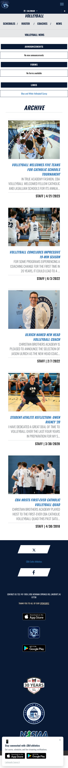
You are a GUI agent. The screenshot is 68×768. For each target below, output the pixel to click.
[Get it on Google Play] (36, 756)
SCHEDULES (9, 23)
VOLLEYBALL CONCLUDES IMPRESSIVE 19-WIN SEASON (34, 254)
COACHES (42, 23)
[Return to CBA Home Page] (5, 4)
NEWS (59, 23)
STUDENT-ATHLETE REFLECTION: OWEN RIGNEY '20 (35, 420)
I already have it (12, 762)
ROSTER (25, 23)
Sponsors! (44, 603)
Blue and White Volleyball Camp (34, 93)
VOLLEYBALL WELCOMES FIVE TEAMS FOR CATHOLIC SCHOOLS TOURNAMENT (36, 169)
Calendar (31, 11)
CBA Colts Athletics (34, 561)
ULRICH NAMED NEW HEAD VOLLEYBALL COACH (42, 337)
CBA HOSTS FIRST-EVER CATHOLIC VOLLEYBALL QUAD (37, 502)
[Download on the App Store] (15, 756)
